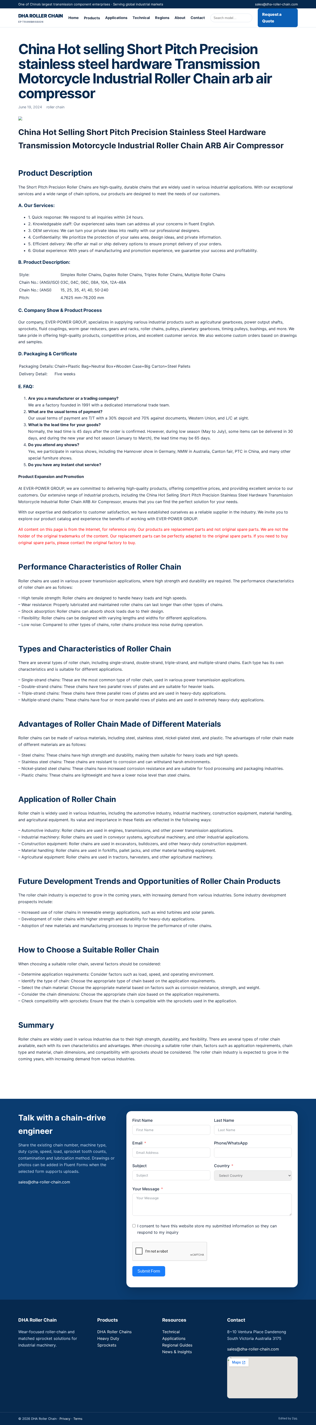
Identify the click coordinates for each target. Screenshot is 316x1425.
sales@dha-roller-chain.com (276, 4)
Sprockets (106, 1345)
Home (73, 18)
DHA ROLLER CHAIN (40, 18)
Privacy (64, 1419)
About (180, 18)
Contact (198, 18)
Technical (141, 18)
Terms (77, 1419)
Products (92, 18)
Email (137, 1142)
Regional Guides (177, 1345)
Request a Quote (271, 17)
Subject (139, 1165)
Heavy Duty (108, 1338)
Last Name (224, 1120)
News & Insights (177, 1351)
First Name (142, 1120)
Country (222, 1165)
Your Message (145, 1188)
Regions (162, 18)
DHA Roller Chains (114, 1331)
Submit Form (149, 1271)
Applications (116, 18)
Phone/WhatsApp (231, 1142)
